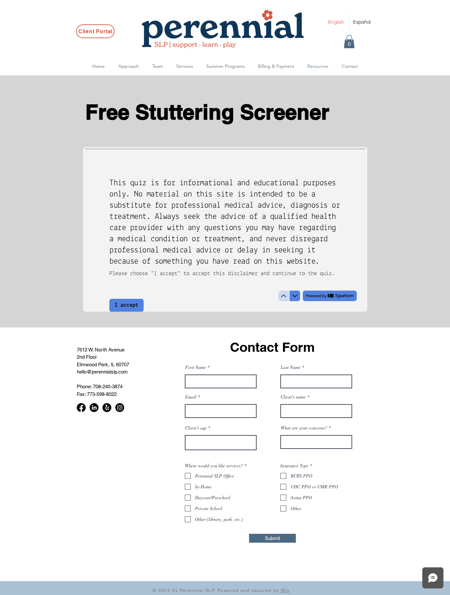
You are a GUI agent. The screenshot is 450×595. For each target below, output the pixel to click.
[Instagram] (119, 407)
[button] (349, 41)
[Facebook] (81, 407)
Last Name (290, 367)
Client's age (196, 428)
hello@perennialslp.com (102, 372)
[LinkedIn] (94, 407)
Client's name (293, 397)
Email (190, 397)
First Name (195, 367)
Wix (285, 590)
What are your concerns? (304, 428)
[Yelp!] (106, 407)
